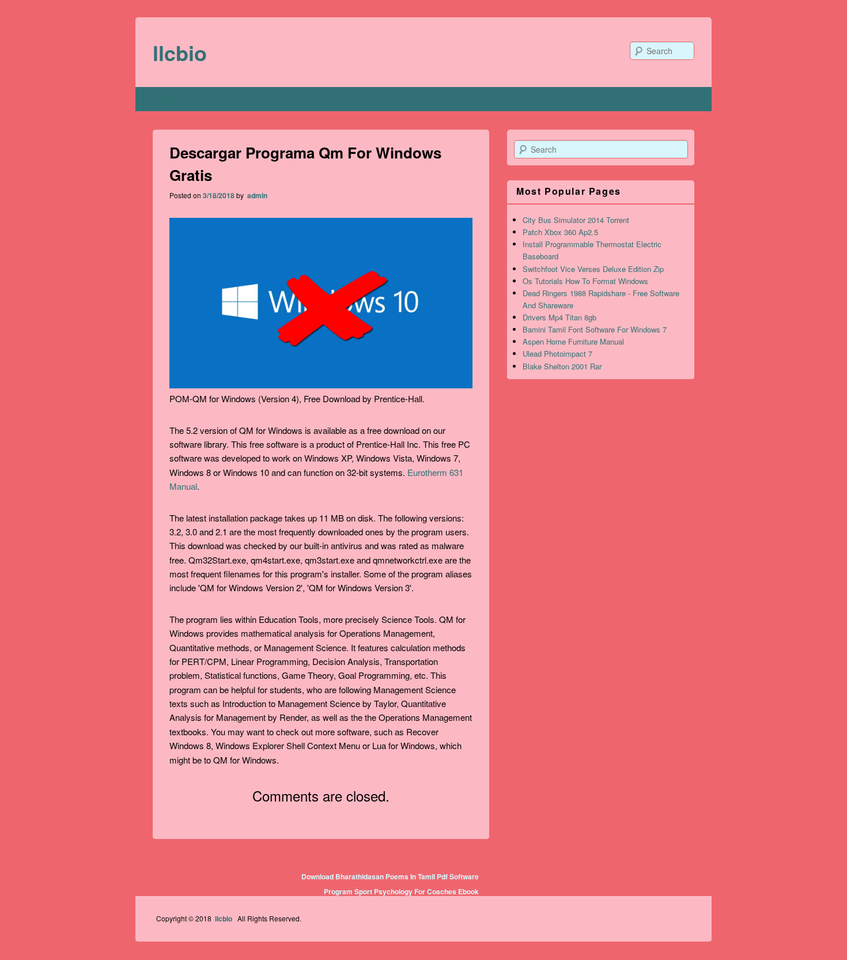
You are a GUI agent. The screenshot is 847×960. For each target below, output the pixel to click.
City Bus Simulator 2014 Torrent (576, 219)
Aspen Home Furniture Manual (573, 341)
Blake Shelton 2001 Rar (562, 366)
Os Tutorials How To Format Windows (585, 280)
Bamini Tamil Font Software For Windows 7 (595, 329)
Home (167, 99)
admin (256, 195)
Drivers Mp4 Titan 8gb (559, 317)
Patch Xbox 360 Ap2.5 (560, 231)
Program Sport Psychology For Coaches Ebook (401, 891)
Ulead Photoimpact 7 (557, 353)
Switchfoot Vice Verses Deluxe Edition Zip (593, 268)
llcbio (180, 52)
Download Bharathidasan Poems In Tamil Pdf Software (390, 876)
